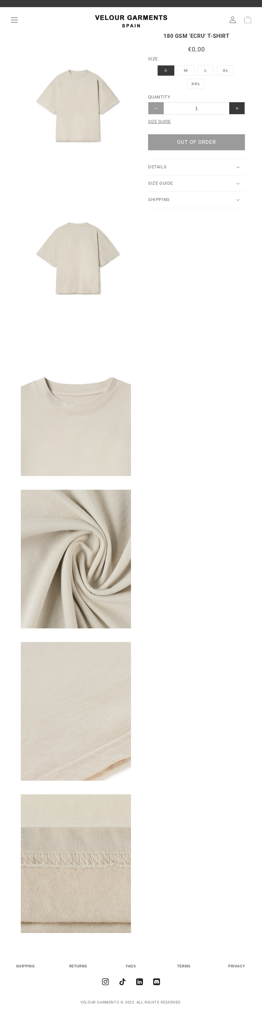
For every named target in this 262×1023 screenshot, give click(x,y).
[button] (14, 19)
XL (228, 72)
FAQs (131, 966)
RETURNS (78, 966)
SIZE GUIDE (159, 121)
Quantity (159, 97)
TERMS (184, 966)
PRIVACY (236, 966)
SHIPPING (25, 966)
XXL (197, 85)
